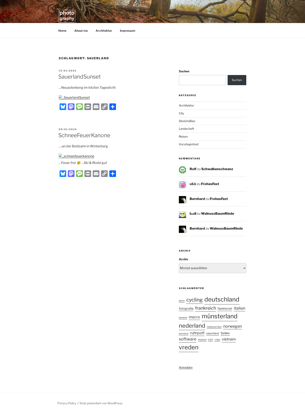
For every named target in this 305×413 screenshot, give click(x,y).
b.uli (193, 214)
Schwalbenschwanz (217, 169)
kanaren (183, 317)
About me (81, 30)
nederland (192, 325)
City (181, 113)
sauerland (212, 333)
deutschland (221, 299)
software (187, 339)
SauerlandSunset (79, 76)
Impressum (127, 30)
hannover (225, 308)
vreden (189, 347)
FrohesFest (210, 184)
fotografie (186, 308)
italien (239, 308)
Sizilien (225, 333)
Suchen (184, 71)
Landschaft (186, 128)
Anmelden (186, 367)
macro (194, 317)
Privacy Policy (66, 403)
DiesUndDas (187, 121)
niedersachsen (214, 327)
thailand (202, 339)
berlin (182, 300)
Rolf (193, 169)
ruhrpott (197, 333)
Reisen (183, 136)
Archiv (183, 259)
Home (62, 30)
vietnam (229, 339)
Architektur (104, 30)
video (217, 339)
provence (183, 333)
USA (210, 339)
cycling (194, 300)
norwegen (232, 326)
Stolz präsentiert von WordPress (100, 403)
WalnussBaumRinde (217, 214)
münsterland (220, 316)
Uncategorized (188, 144)
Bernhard (197, 199)
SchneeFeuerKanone (84, 135)
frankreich (205, 308)
